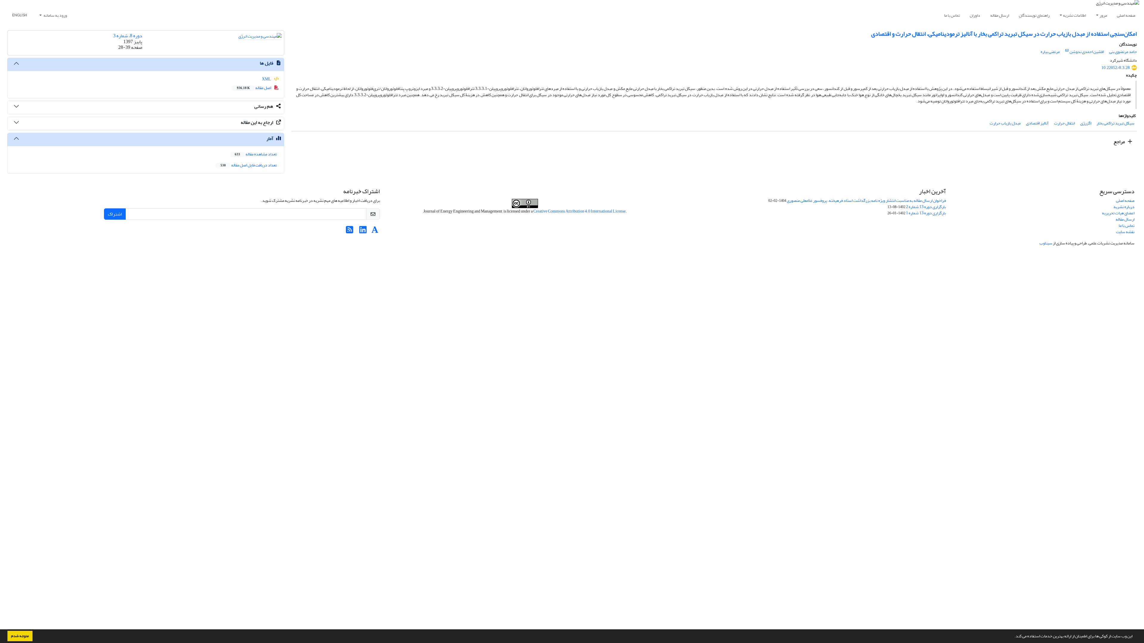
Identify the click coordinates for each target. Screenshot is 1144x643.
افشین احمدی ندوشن (1087, 52)
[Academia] (375, 231)
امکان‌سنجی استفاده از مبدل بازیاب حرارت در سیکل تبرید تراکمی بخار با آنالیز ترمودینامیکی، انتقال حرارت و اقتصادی (1004, 34)
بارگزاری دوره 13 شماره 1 (926, 213)
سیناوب (1045, 243)
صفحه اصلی (1126, 15)
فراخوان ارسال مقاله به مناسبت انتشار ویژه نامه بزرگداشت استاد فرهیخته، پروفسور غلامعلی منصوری (866, 200)
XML (267, 79)
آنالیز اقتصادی (1037, 123)
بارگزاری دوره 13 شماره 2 (926, 207)
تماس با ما (952, 15)
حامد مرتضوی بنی (1123, 52)
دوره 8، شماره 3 (127, 35)
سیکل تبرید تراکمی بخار (1115, 123)
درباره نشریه (1124, 207)
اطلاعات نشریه (1074, 15)
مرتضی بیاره (1050, 52)
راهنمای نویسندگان (1034, 15)
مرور (1103, 15)
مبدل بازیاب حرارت (1005, 123)
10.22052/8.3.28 (1115, 68)
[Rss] (349, 231)
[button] (1013, 637)
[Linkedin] (363, 231)
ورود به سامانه (55, 15)
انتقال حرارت (1064, 123)
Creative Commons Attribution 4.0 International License (579, 211)
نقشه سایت (1125, 232)
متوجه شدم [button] (20, 635)
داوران (975, 15)
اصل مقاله (254, 88)
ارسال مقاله (999, 15)
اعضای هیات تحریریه (1118, 213)
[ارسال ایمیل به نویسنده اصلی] (1067, 51)
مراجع (1120, 141)
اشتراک (115, 214)
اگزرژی (1085, 123)
